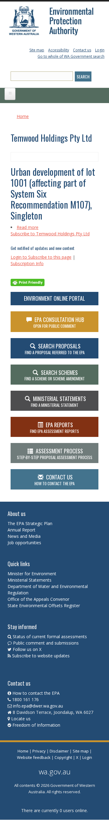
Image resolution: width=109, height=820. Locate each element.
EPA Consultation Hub (58, 322)
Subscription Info (27, 263)
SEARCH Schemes (55, 375)
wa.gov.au (55, 771)
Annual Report (22, 530)
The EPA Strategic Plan (30, 523)
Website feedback (34, 757)
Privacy (39, 751)
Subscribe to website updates (41, 656)
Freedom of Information (36, 725)
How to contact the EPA (36, 693)
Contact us (82, 50)
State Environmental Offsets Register (44, 605)
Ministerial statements (58, 401)
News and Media (24, 536)
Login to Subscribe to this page (41, 257)
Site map (36, 50)
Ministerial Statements (30, 580)
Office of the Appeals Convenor (38, 599)
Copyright (63, 757)
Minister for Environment (32, 573)
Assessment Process (54, 453)
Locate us (21, 718)
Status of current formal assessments (50, 636)
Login (99, 50)
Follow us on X (27, 649)
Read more (27, 227)
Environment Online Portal (54, 298)
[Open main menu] (10, 94)
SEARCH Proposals (54, 348)
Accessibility (58, 50)
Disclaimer (59, 751)
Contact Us (54, 479)
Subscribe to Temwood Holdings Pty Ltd (50, 234)
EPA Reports (54, 427)
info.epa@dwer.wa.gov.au (38, 706)
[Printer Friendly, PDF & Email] (28, 282)
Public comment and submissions (46, 643)
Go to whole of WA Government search (71, 56)
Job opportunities (24, 542)
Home (23, 116)
